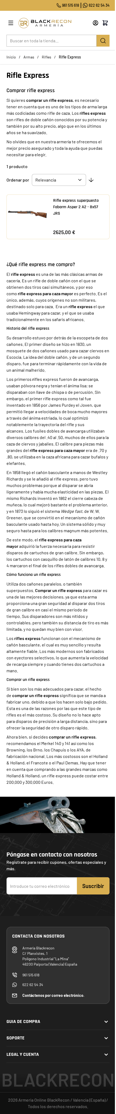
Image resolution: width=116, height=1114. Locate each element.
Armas (28, 57)
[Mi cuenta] (95, 23)
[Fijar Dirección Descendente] (91, 179)
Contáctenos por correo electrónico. (53, 995)
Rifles (46, 57)
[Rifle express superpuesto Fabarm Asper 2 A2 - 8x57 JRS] (27, 215)
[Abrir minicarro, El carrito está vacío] (105, 23)
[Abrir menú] (10, 23)
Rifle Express (70, 57)
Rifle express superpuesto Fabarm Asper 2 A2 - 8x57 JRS (76, 207)
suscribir (93, 886)
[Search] (103, 41)
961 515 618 (70, 5)
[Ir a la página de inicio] (53, 23)
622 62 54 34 (99, 5)
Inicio (11, 57)
